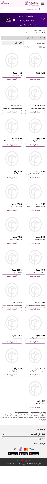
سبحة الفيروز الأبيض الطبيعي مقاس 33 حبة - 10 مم (29, 338)
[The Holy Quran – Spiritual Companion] (35, 93)
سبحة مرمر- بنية (40, 403)
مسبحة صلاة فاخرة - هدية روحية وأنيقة (33, 206)
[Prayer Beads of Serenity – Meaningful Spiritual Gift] (35, 158)
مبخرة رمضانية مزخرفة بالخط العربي (12, 141)
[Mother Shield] (35, 60)
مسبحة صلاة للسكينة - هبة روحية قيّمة (33, 174)
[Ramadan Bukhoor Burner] (12, 323)
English (7, 4)
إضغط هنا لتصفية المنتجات (35, 38)
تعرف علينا (40, 429)
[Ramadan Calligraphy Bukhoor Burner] (12, 126)
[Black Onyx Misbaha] (12, 224)
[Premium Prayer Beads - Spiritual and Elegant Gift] (35, 191)
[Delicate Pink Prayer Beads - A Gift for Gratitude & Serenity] (12, 290)
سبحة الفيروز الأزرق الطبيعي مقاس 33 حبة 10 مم (30, 141)
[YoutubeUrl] (22, 460)
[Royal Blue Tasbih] (12, 158)
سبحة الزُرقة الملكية (16, 174)
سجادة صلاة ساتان (39, 239)
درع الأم (42, 75)
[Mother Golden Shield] (12, 60)
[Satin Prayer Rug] (35, 224)
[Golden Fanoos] (12, 257)
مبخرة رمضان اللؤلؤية (39, 272)
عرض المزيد (42, 419)
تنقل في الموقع (38, 434)
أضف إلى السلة (35, 79)
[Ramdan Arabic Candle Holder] (35, 355)
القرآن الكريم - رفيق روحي (38, 108)
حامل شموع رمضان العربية (37, 371)
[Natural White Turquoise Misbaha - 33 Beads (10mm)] (35, 323)
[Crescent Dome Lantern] (12, 191)
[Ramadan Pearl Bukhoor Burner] (35, 257)
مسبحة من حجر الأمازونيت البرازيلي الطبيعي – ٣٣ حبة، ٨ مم (28, 305)
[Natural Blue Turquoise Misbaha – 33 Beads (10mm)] (35, 126)
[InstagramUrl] (26, 460)
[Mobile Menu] (41, 3)
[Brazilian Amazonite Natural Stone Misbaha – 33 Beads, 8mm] (35, 290)
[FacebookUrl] (29, 460)
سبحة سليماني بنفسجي (15, 371)
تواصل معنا (39, 443)
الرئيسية (41, 33)
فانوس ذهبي (18, 272)
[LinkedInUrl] (17, 460)
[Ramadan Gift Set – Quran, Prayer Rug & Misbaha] (12, 93)
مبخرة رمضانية (17, 338)
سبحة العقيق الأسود (16, 239)
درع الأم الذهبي (17, 75)
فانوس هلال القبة (16, 206)
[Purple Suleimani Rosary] (12, 355)
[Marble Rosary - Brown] (35, 388)
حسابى (42, 439)
